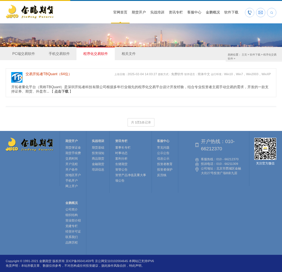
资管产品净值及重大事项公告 (130, 177)
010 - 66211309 (227, 164)
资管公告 (121, 169)
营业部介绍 (73, 220)
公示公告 (163, 153)
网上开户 (71, 186)
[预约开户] (260, 12)
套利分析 (121, 158)
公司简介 (71, 209)
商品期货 (98, 158)
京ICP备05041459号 (80, 261)
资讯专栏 (176, 12)
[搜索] (271, 12)
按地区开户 (73, 175)
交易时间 (71, 158)
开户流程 (71, 164)
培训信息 (98, 169)
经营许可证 (73, 231)
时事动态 (121, 153)
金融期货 (98, 164)
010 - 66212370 (227, 159)
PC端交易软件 (23, 54)
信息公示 (163, 158)
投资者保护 (165, 169)
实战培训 (157, 12)
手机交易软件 (59, 54)
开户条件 (71, 169)
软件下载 (231, 12)
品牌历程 (71, 242)
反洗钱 (161, 175)
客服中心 (194, 12)
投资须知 (98, 153)
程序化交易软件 (95, 54)
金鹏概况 (213, 12)
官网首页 (120, 12)
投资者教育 (165, 164)
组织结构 (71, 215)
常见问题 (163, 147)
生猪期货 (121, 164)
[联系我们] (249, 12)
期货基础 (98, 147)
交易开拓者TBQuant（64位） (49, 74)
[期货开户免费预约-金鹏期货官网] (29, 18)
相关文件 (129, 54)
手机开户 (71, 180)
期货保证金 (73, 147)
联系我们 (71, 237)
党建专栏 (71, 226)
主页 (244, 54)
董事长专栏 (123, 147)
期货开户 (139, 12)
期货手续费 (73, 153)
